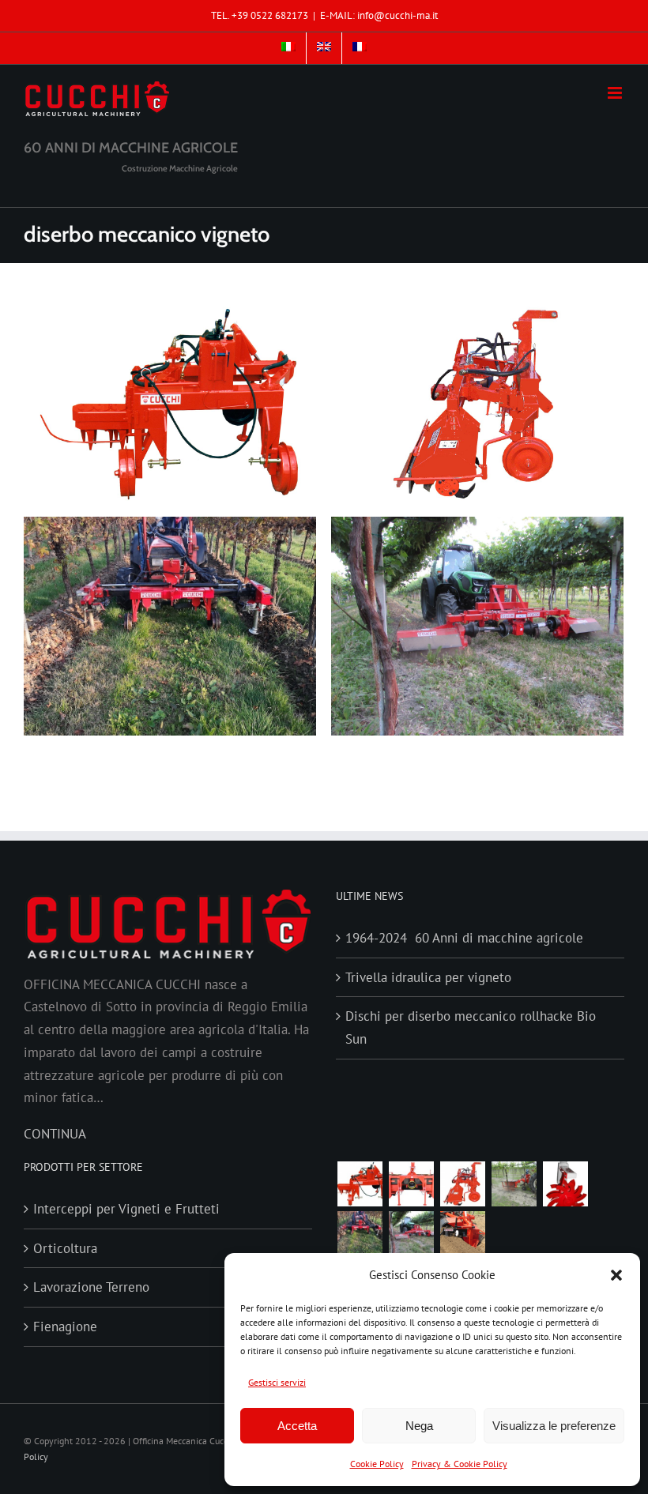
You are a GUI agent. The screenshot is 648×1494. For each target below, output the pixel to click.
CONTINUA (55, 1133)
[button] (616, 1275)
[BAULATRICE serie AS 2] (411, 1184)
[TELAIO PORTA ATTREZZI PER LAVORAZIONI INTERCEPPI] (359, 1234)
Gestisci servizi (277, 1382)
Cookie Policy (377, 1464)
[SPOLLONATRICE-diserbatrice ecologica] (513, 1184)
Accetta (297, 1425)
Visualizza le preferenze (554, 1425)
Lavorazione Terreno (91, 1287)
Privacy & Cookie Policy (459, 1464)
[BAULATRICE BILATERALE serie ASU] (462, 1234)
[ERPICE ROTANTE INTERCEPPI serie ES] (359, 1184)
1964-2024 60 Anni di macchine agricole (464, 937)
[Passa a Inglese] (324, 48)
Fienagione (65, 1326)
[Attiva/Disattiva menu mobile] (616, 93)
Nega (419, 1425)
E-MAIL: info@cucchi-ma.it (379, 15)
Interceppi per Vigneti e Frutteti (126, 1208)
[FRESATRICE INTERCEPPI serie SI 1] (462, 1184)
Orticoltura (65, 1248)
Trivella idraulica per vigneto (428, 977)
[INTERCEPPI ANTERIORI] (411, 1234)
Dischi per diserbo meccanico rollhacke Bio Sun (470, 1027)
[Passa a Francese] (359, 48)
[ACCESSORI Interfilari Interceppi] (565, 1184)
